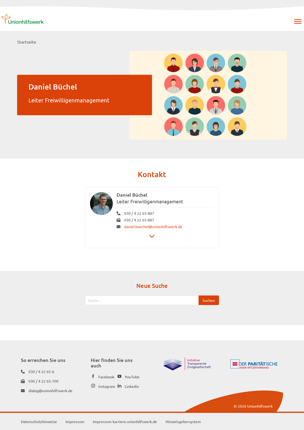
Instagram (106, 386)
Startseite (26, 41)
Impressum (75, 421)
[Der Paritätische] (253, 367)
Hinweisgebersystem (183, 421)
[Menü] (298, 21)
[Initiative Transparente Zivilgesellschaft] (187, 368)
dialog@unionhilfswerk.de (50, 390)
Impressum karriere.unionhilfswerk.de (125, 421)
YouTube (132, 376)
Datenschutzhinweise (39, 421)
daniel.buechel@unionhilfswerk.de (153, 226)
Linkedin (132, 386)
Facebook (106, 376)
